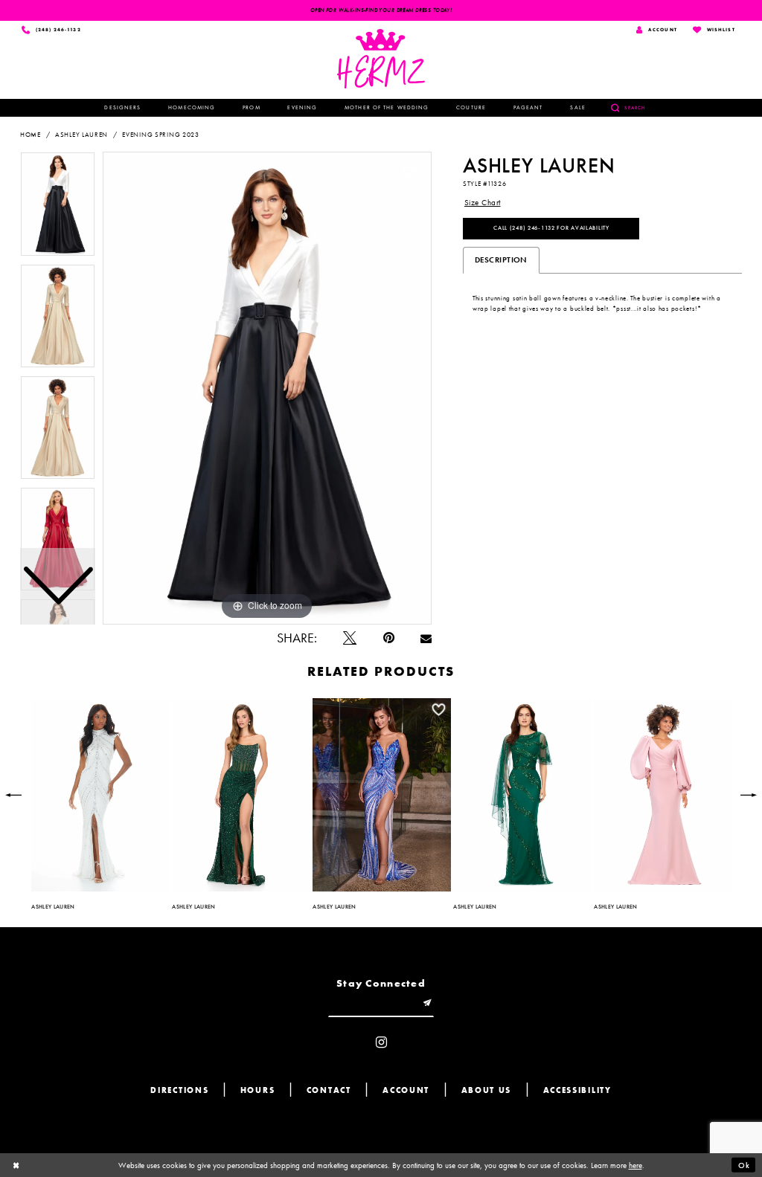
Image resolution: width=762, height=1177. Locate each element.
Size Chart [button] (482, 202)
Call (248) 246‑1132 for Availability (551, 227)
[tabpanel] (267, 388)
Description (501, 259)
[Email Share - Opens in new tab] (426, 638)
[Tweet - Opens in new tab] (349, 638)
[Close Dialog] (16, 1165)
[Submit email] (427, 1004)
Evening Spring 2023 (160, 134)
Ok (744, 1165)
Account (405, 1090)
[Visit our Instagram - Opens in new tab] (381, 1043)
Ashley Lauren (81, 134)
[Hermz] (381, 58)
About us (486, 1090)
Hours (257, 1090)
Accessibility (577, 1090)
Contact (329, 1090)
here (635, 1165)
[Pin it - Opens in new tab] (388, 638)
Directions (179, 1090)
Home (30, 134)
